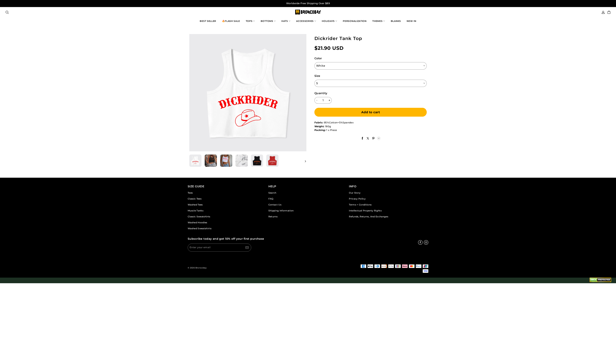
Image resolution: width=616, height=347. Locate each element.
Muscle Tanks (195, 210)
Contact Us (274, 204)
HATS (284, 21)
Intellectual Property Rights (365, 210)
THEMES (377, 21)
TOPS (249, 21)
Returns (273, 216)
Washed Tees (195, 204)
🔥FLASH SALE (231, 21)
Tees (190, 192)
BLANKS (396, 21)
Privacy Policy (357, 198)
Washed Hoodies (197, 222)
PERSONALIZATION (355, 21)
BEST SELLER (208, 21)
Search (272, 192)
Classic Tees (194, 198)
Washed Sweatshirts (199, 228)
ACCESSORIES (305, 21)
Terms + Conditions (360, 204)
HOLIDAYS (328, 21)
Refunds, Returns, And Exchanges (368, 216)
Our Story (354, 192)
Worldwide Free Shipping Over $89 (308, 3)
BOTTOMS (267, 21)
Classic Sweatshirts (199, 216)
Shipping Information (281, 210)
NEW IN (411, 21)
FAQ (271, 198)
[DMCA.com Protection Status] (600, 280)
